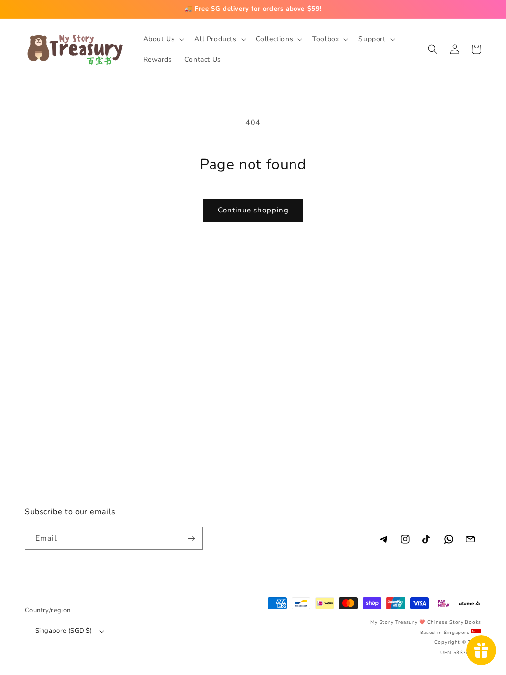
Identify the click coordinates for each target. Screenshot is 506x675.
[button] (163, 39)
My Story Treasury (394, 622)
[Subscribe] (191, 538)
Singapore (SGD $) (63, 630)
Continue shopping (253, 210)
